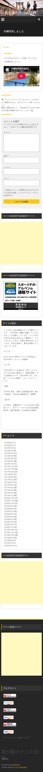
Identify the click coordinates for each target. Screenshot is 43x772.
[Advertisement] (21, 243)
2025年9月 (8, 442)
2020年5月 (8, 516)
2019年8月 (8, 540)
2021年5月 (8, 485)
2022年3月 (8, 458)
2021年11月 (9, 469)
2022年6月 (8, 450)
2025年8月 (8, 445)
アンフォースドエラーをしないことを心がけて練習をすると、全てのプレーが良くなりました (20, 102)
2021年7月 (8, 479)
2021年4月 (8, 487)
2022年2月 (8, 461)
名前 (6, 156)
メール (7, 167)
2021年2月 (8, 493)
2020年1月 (8, 527)
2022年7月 (8, 448)
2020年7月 (8, 511)
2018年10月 (9, 545)
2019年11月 (9, 532)
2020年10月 (9, 503)
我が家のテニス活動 (22, 12)
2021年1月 (8, 495)
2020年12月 (9, 498)
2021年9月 (8, 474)
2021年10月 (9, 471)
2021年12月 (9, 466)
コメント (7, 132)
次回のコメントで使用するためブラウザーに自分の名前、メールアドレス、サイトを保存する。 (21, 193)
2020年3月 (8, 522)
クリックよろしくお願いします (16, 737)
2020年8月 (8, 508)
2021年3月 (8, 490)
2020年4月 (8, 519)
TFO (7, 47)
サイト (6, 178)
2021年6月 (8, 482)
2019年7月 (8, 543)
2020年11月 (9, 500)
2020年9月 (8, 506)
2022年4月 (8, 456)
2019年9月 (8, 537)
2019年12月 (9, 530)
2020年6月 (8, 514)
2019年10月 (9, 535)
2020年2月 (8, 524)
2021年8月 (8, 477)
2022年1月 (8, 463)
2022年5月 (8, 453)
